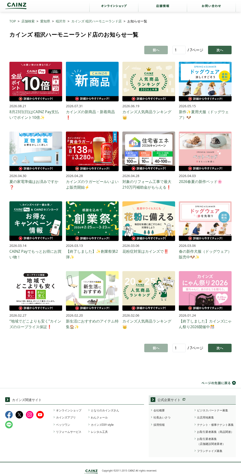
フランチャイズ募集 (209, 451)
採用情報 (159, 425)
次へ (220, 50)
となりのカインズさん (105, 410)
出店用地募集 (205, 417)
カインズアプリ (66, 417)
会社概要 (159, 410)
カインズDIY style (102, 425)
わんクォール (99, 417)
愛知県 (45, 21)
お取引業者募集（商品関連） (215, 432)
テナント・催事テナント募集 (215, 425)
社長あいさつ (161, 417)
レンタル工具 (99, 432)
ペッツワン (63, 425)
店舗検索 (28, 21)
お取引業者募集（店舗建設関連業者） (211, 441)
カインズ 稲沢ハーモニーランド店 (96, 21)
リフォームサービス (68, 432)
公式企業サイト (169, 399)
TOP (12, 21)
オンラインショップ (68, 410)
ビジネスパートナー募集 (212, 410)
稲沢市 (61, 21)
